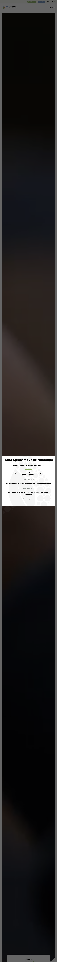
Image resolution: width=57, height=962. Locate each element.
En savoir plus (27, 479)
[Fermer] (53, 458)
